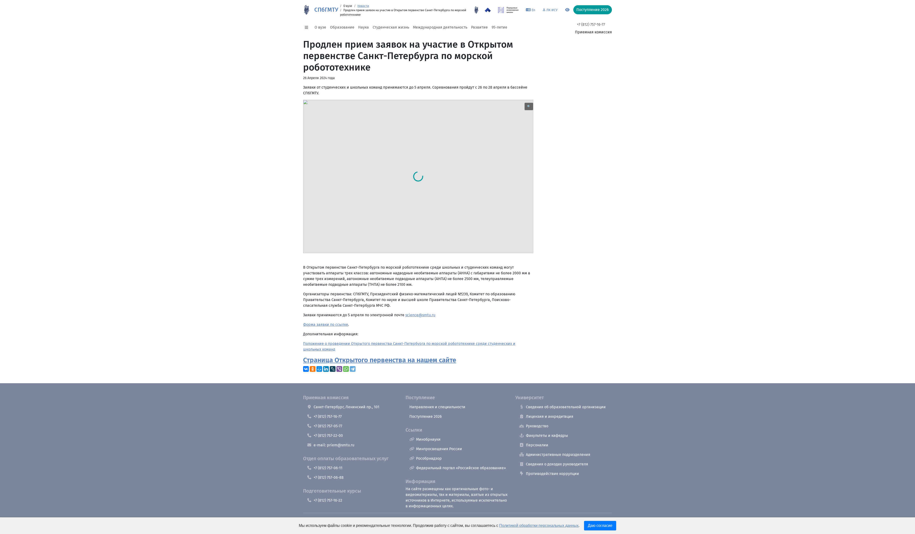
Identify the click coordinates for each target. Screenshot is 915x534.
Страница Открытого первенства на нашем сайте (379, 360)
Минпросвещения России (439, 449)
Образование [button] (342, 27)
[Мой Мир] (319, 369)
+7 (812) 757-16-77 (591, 24)
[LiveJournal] (333, 369)
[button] (308, 27)
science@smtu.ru (420, 315)
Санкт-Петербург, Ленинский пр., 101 (346, 407)
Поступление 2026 (425, 416)
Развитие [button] (479, 27)
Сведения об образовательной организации (566, 407)
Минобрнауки (428, 439)
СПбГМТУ (326, 9)
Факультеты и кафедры (547, 435)
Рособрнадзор (429, 458)
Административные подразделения (558, 454)
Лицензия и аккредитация (549, 416)
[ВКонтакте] (306, 369)
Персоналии (537, 445)
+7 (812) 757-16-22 (328, 500)
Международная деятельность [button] (440, 27)
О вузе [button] (320, 27)
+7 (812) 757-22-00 (328, 435)
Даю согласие (600, 526)
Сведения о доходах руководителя (557, 464)
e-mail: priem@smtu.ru (334, 445)
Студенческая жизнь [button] (391, 27)
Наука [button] (363, 27)
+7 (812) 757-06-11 (328, 468)
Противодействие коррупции (552, 473)
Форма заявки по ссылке (325, 324)
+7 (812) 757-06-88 (329, 477)
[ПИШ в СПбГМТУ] (508, 10)
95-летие (499, 27)
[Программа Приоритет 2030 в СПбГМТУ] (487, 10)
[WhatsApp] (346, 369)
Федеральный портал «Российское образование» (461, 468)
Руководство (537, 426)
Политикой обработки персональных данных (539, 526)
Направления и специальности (437, 407)
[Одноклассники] (312, 369)
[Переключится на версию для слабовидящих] (567, 10)
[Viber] (339, 369)
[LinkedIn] (326, 369)
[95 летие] (476, 10)
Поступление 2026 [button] (592, 9)
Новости (363, 6)
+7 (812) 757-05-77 (328, 426)
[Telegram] (353, 369)
